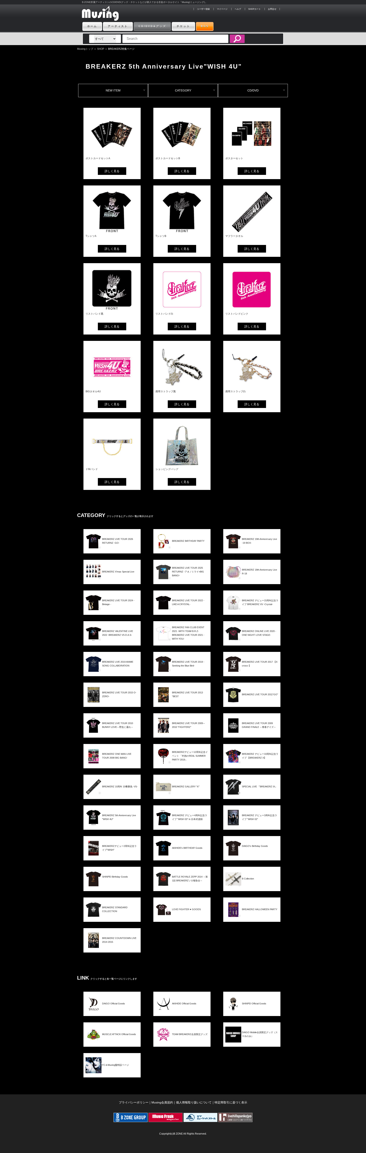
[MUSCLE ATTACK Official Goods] (112, 1041)
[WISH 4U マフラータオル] (252, 232)
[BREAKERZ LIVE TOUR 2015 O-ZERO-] (112, 701)
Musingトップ (85, 48)
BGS (205, 26)
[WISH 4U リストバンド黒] (112, 309)
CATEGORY (183, 90)
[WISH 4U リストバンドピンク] (252, 309)
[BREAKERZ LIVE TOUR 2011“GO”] (251, 701)
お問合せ (272, 9)
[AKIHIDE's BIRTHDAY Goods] (181, 855)
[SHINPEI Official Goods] (251, 1010)
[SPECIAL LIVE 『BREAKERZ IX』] (251, 793)
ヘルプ (238, 9)
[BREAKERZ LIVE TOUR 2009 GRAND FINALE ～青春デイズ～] (251, 732)
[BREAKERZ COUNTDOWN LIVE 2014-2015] (112, 947)
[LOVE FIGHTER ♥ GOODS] (181, 916)
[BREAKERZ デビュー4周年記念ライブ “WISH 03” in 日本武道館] (181, 824)
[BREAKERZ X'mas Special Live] (112, 579)
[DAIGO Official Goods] (112, 1010)
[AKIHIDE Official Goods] (181, 1010)
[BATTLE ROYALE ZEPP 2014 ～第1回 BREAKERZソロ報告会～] (181, 886)
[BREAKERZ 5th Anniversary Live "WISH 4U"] (112, 824)
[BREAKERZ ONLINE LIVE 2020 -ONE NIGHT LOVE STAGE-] (251, 640)
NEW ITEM (113, 90)
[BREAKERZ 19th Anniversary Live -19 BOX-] (251, 548)
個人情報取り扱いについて (194, 1102)
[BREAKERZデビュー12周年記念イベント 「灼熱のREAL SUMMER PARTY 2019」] (181, 763)
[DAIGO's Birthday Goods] (251, 855)
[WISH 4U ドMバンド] (112, 465)
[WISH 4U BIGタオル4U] (112, 387)
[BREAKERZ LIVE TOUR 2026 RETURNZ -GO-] (112, 548)
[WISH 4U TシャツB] (182, 232)
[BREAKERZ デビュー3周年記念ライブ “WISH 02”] (251, 824)
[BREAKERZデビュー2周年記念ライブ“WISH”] (112, 855)
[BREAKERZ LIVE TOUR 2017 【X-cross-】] (251, 671)
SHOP (100, 48)
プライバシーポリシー (133, 1102)
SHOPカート (254, 9)
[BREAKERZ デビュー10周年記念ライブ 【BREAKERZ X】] (251, 763)
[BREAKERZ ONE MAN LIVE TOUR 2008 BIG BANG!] (112, 763)
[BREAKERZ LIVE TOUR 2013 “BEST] (181, 701)
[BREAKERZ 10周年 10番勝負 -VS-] (112, 793)
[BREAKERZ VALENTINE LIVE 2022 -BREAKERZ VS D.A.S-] (112, 640)
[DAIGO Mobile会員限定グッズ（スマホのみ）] (251, 1041)
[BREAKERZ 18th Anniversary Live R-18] (251, 579)
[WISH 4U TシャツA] (112, 232)
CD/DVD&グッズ (152, 26)
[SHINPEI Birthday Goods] (112, 886)
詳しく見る (112, 171)
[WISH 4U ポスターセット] (252, 154)
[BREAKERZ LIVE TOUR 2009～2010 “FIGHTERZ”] (181, 732)
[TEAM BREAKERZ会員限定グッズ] (181, 1041)
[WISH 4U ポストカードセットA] (112, 154)
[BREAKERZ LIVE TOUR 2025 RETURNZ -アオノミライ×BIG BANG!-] (181, 579)
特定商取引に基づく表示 (231, 1102)
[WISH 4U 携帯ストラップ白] (252, 387)
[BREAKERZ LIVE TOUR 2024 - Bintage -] (112, 609)
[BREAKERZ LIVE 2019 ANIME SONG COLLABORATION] (112, 671)
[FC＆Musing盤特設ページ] (112, 1072)
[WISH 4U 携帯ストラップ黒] (182, 387)
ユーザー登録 (203, 9)
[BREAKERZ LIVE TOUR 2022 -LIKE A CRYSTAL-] (181, 609)
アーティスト (118, 26)
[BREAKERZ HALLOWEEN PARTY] (251, 916)
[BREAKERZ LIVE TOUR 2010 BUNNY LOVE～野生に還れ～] (112, 732)
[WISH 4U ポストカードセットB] (182, 154)
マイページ (222, 9)
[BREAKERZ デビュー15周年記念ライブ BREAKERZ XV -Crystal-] (251, 609)
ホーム (92, 26)
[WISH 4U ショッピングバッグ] (182, 465)
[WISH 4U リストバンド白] (182, 309)
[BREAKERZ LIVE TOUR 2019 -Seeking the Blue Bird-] (181, 671)
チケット (183, 26)
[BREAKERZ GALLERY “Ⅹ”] (181, 793)
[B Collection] (251, 886)
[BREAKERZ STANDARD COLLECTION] (112, 916)
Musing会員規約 (162, 1102)
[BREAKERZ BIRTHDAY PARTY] (181, 548)
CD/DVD (253, 90)
